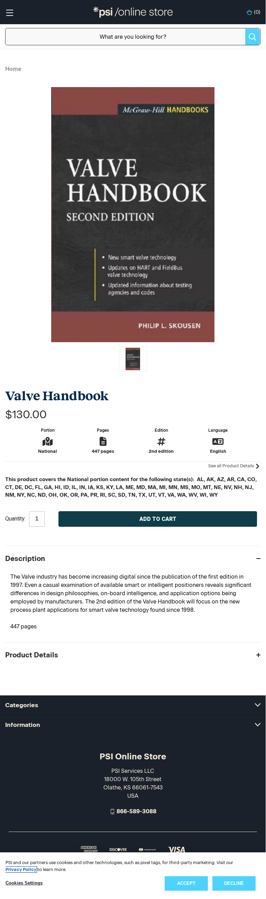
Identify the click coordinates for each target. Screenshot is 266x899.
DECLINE (234, 883)
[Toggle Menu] (9, 12)
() (257, 12)
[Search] (252, 37)
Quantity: (15, 519)
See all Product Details (231, 465)
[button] (132, 558)
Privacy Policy (21, 869)
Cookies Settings (24, 883)
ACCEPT (186, 883)
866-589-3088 (136, 811)
